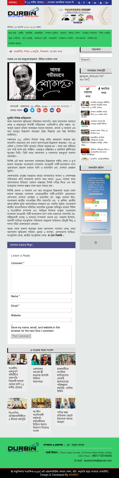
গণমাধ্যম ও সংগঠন (66, 38)
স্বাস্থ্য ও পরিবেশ (14, 38)
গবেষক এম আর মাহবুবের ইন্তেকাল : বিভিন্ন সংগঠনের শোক (32, 59)
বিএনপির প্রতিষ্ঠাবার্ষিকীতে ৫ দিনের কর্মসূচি (17, 416)
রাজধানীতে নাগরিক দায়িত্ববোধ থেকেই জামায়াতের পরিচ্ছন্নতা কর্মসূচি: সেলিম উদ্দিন (65, 380)
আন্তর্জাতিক (39, 33)
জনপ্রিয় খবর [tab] (104, 91)
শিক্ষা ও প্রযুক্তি (104, 33)
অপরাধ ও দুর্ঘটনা (51, 33)
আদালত (63, 33)
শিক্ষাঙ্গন (44, 51)
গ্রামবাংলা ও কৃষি (41, 38)
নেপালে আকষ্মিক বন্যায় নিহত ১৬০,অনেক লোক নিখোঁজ (68, 2)
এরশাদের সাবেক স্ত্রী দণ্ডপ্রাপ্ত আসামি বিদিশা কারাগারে (40, 375)
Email (15, 305)
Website (16, 315)
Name (15, 296)
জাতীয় (20, 33)
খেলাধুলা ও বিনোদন (89, 33)
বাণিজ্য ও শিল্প (74, 33)
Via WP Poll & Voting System (98, 229)
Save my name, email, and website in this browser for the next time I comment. (35, 329)
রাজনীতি (29, 33)
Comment (17, 263)
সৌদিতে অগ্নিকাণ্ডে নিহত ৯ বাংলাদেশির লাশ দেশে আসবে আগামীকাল (95, 152)
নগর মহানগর (80, 38)
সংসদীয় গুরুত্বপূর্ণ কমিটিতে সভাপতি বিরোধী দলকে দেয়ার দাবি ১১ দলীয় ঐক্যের (16, 378)
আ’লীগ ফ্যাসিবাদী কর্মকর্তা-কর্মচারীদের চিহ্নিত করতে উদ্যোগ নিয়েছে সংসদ (41, 421)
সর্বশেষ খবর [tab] (88, 94)
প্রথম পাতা (12, 33)
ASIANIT (74, 474)
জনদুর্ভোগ (53, 38)
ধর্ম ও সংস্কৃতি (27, 38)
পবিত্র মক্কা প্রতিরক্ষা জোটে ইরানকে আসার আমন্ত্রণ (65, 417)
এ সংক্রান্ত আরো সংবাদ (41, 350)
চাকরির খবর (92, 38)
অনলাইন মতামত (14, 43)
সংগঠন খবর (56, 51)
